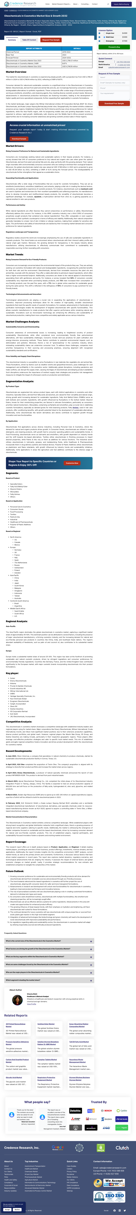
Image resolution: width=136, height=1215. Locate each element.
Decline (17, 1209)
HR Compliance (72, 1182)
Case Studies (71, 1166)
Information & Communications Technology (40, 1182)
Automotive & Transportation (35, 1166)
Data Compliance (73, 1185)
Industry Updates (10, 1191)
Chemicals (13, 10)
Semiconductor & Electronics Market (38, 1185)
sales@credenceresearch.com (119, 67)
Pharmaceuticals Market (33, 1177)
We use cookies (7, 1204)
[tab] (12, 39)
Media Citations (72, 1177)
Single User (110, 33)
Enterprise (110, 41)
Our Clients (8, 1171)
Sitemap (70, 1191)
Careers (69, 1169)
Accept (7, 1209)
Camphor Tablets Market (47, 1060)
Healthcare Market (31, 1169)
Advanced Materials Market (34, 1188)
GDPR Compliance (73, 1188)
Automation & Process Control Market (38, 1191)
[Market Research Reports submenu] (70, 4)
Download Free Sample (114, 103)
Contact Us (8, 1169)
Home (6, 10)
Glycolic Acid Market (14, 1077)
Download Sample (19, 139)
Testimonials (8, 1174)
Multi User (110, 37)
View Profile (31, 1004)
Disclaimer (70, 1174)
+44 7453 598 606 (123, 62)
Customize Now (72, 463)
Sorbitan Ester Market (46, 1024)
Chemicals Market (31, 1171)
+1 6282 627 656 (124, 65)
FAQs (6, 1177)
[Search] (109, 4)
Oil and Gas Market (31, 1174)
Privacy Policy (72, 1171)
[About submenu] (78, 4)
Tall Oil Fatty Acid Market (79, 1042)
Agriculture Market (31, 1180)
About (6, 1166)
